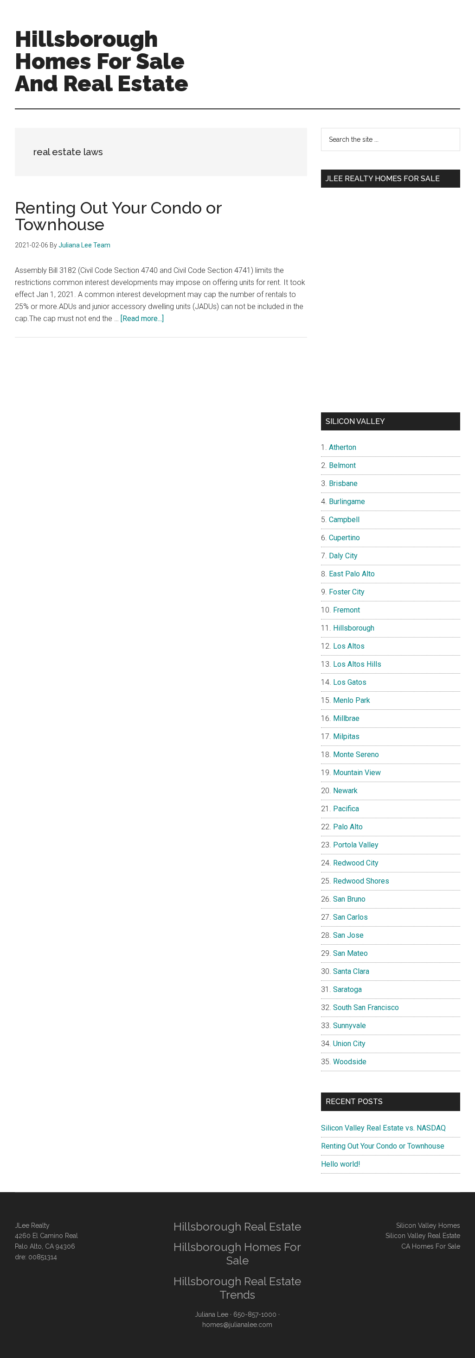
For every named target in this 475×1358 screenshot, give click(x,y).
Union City (349, 1043)
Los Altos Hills (357, 664)
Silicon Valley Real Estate (422, 1235)
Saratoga (347, 989)
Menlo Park (351, 700)
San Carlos (350, 917)
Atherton (342, 447)
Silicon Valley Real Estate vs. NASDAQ (383, 1128)
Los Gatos (349, 682)
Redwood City (356, 863)
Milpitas (346, 736)
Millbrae (346, 718)
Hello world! (340, 1164)
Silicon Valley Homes (428, 1225)
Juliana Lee (211, 1314)
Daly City (343, 555)
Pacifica (346, 808)
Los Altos (349, 646)
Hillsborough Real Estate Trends (237, 1288)
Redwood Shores (361, 881)
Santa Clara (351, 971)
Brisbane (343, 483)
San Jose (348, 935)
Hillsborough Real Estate (237, 1226)
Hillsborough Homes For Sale (237, 1253)
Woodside (349, 1061)
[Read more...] (142, 318)
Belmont (342, 465)
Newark (345, 790)
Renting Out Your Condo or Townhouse (118, 216)
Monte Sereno (356, 754)
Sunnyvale (349, 1025)
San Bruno (349, 899)
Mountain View (357, 772)
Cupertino (344, 537)
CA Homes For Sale (430, 1246)
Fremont (346, 610)
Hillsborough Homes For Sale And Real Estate (101, 61)
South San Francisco (366, 1007)
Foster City (347, 591)
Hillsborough (353, 628)
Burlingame (347, 501)
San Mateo (350, 953)
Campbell (344, 519)
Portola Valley (356, 844)
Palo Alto (348, 826)
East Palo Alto (352, 573)
